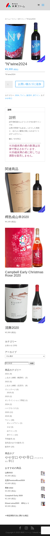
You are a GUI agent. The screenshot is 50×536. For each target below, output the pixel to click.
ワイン (14, 19)
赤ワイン (21, 19)
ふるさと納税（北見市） (15, 385)
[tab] (25, 110)
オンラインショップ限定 (15, 400)
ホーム (7, 19)
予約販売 (8, 439)
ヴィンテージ (10, 389)
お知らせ (8, 345)
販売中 (29, 95)
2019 (9, 393)
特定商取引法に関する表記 (17, 516)
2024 (17, 95)
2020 (7, 412)
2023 (7, 396)
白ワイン (10, 431)
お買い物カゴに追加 (29, 84)
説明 (9, 110)
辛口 (11, 461)
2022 (7, 382)
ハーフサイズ (10, 408)
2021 (7, 374)
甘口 (6, 461)
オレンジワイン (13, 423)
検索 (32, 363)
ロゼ (9, 427)
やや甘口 (11, 457)
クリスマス (38, 458)
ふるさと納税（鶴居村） (15, 378)
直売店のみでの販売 (13, 443)
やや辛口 (8, 98)
